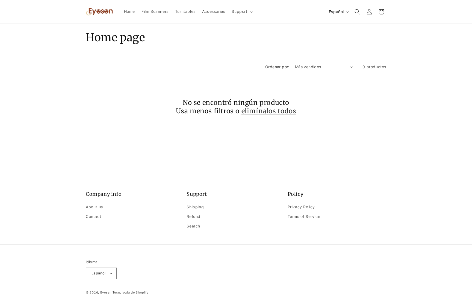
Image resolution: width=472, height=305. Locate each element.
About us (94, 207)
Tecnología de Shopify (131, 292)
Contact (93, 216)
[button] (241, 11)
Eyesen (105, 292)
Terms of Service (304, 216)
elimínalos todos (268, 111)
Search (193, 226)
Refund (193, 216)
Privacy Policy (301, 207)
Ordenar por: (277, 66)
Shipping (195, 207)
